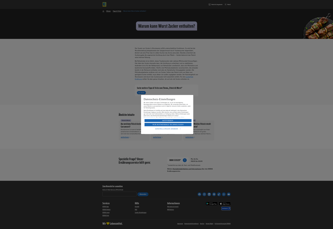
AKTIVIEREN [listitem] (167, 120)
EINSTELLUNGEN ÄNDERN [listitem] (166, 129)
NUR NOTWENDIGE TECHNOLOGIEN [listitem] (168, 124)
